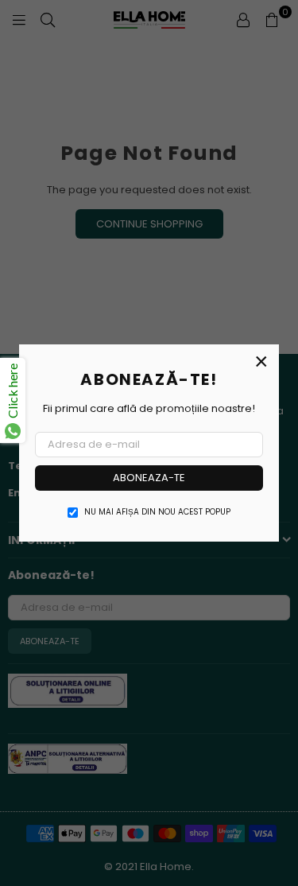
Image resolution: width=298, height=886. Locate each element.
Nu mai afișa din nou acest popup (157, 512)
